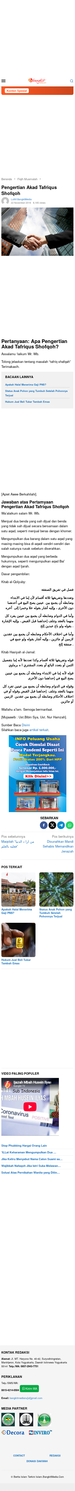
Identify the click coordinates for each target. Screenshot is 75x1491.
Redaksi (55, 1455)
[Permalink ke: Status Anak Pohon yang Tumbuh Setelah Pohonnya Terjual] (56, 889)
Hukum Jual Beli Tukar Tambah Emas (27, 401)
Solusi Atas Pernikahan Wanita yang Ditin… (30, 1172)
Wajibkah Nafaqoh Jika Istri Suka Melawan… (31, 1165)
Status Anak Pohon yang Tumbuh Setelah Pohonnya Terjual (55, 912)
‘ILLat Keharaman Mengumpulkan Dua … (28, 1152)
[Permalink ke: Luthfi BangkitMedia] (5, 200)
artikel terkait (38, 729)
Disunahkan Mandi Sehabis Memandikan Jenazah (58, 843)
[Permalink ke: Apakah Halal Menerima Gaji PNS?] (18, 889)
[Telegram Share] (61, 825)
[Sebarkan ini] (44, 825)
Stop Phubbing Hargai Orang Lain (24, 1145)
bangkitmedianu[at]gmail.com (26, 1398)
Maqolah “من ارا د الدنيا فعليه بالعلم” (17, 841)
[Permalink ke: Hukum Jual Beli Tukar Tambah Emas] (18, 940)
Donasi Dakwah (37, 1461)
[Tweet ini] (52, 825)
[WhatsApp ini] (69, 825)
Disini (26, 724)
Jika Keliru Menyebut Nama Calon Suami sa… (32, 1159)
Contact (19, 1455)
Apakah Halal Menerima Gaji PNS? (25, 384)
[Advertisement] (37, 37)
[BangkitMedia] (37, 80)
